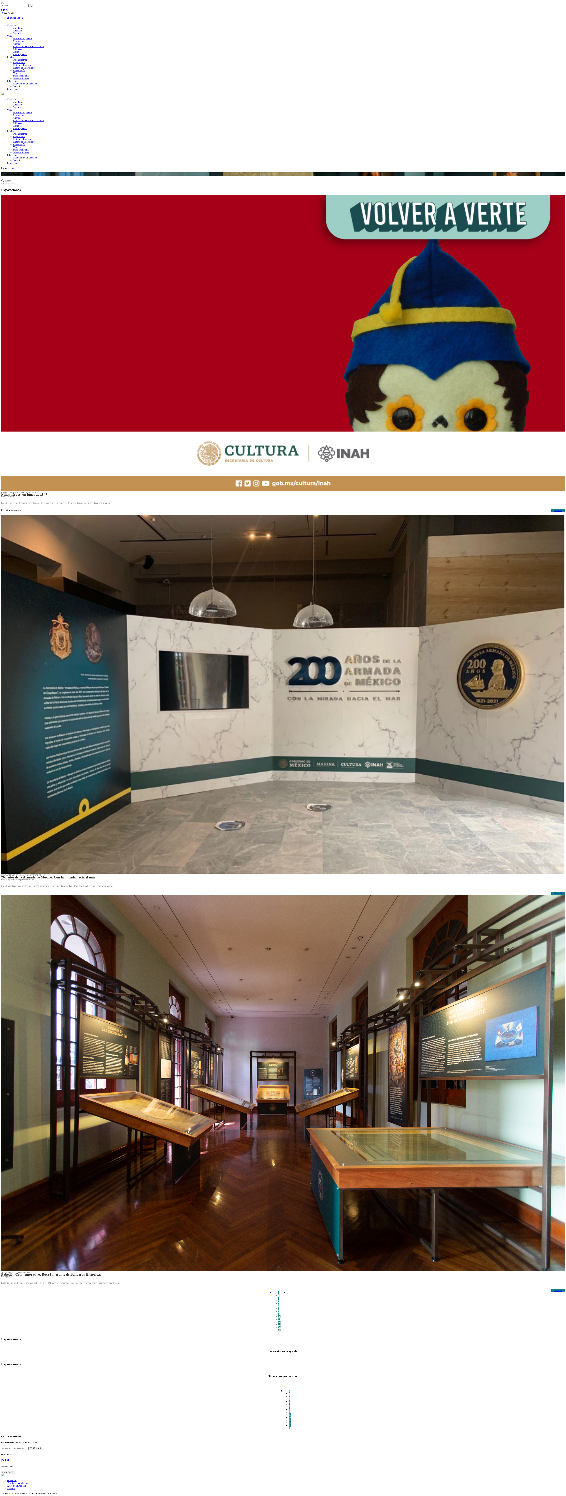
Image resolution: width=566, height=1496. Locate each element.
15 (279, 1330)
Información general (22, 38)
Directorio (12, 1480)
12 (279, 1322)
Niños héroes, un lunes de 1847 (24, 494)
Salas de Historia (21, 75)
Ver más (558, 510)
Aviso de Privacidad (16, 1486)
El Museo (11, 57)
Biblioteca (17, 49)
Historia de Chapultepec (24, 67)
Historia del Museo (22, 65)
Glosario (17, 86)
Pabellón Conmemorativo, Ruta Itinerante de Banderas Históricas (51, 1274)
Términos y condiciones (18, 1483)
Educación (12, 81)
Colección (12, 25)
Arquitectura (19, 62)
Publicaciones (13, 89)
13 (279, 1324)
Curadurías (18, 28)
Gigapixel (17, 33)
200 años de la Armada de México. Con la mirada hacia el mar (48, 877)
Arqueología (19, 70)
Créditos (11, 1488)
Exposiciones (19, 41)
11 (279, 1319)
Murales (16, 73)
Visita (9, 36)
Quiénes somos (20, 60)
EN (12, 12)
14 (279, 1327)
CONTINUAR (35, 1448)
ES (5, 12)
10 (279, 1316)
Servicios (17, 52)
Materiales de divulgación (25, 83)
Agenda (16, 44)
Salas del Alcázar (21, 78)
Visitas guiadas (20, 54)
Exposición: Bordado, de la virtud (28, 46)
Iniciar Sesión (16, 18)
